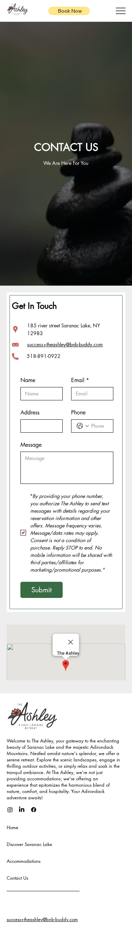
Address (29, 412)
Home (12, 827)
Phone (78, 412)
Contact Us (17, 878)
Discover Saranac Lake (29, 844)
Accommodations (23, 861)
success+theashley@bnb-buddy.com (65, 344)
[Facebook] (33, 809)
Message (31, 444)
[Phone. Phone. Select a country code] (83, 426)
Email (80, 380)
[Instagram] (10, 809)
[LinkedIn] (21, 809)
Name (27, 380)
